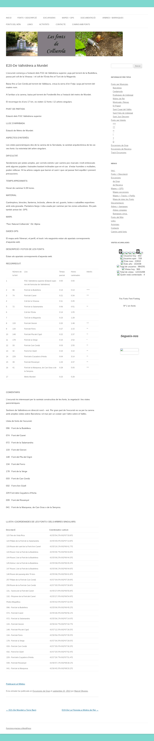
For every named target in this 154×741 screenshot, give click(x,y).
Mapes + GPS (68, 18)
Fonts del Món (13, 24)
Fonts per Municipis (119, 84)
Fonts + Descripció (27, 18)
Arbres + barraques (112, 18)
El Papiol (117, 106)
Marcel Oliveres (81, 691)
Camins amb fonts (81, 24)
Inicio (8, 18)
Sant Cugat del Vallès (122, 109)
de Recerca (118, 185)
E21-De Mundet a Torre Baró (21, 710)
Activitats (44, 24)
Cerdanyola (118, 91)
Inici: (113, 170)
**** (114, 124)
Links (30, 24)
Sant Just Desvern (121, 117)
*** (114, 127)
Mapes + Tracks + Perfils (124, 196)
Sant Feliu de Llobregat (123, 113)
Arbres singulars (120, 210)
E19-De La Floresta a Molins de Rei (80, 710)
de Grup (116, 181)
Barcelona (117, 88)
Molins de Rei (119, 99)
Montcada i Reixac (121, 102)
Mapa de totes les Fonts (123, 199)
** (113, 131)
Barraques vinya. (120, 214)
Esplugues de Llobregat (123, 95)
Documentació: (88, 18)
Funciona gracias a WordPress (18, 728)
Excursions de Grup (41, 691)
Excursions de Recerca (121, 149)
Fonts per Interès (118, 120)
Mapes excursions (121, 192)
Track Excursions (118, 152)
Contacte (61, 24)
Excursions (49, 18)
